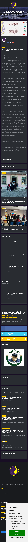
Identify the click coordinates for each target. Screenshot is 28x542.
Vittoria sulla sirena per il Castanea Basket (12, 444)
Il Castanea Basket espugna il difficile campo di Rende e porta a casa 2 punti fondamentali (13, 431)
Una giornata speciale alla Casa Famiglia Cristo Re (13, 201)
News (6, 14)
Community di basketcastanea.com (10, 316)
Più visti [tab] (23, 392)
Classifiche (3, 537)
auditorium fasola (7, 159)
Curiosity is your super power (13, 230)
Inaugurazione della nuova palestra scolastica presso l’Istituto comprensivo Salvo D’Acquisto (12, 418)
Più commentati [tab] (14, 392)
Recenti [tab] (5, 392)
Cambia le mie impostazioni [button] (16, 537)
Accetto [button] (17, 531)
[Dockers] (14, 357)
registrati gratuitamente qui (12, 322)
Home (3, 14)
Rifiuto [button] (16, 534)
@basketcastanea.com (8, 493)
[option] (14, 359)
